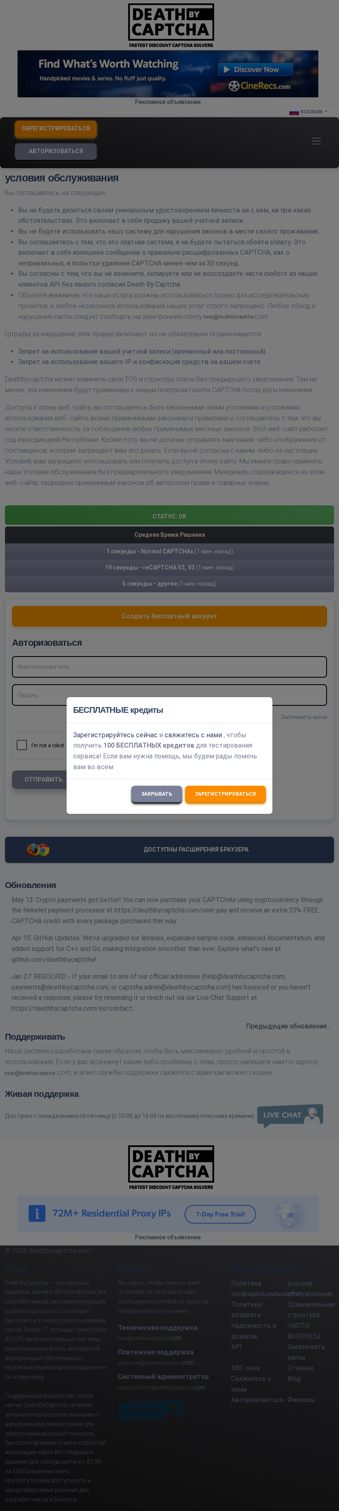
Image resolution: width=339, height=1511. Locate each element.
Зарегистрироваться (225, 794)
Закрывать (156, 794)
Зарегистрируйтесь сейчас (115, 735)
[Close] (262, 710)
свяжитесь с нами (193, 735)
